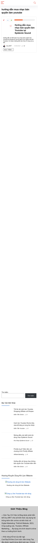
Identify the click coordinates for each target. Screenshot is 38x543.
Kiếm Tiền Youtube (19, 428)
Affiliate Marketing (19, 454)
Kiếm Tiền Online (19, 414)
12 (24, 46)
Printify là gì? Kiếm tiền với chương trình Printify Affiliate (23, 450)
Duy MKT (9, 46)
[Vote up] (11, 20)
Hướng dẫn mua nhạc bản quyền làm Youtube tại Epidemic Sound (25, 28)
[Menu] (2, 3)
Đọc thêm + (8, 50)
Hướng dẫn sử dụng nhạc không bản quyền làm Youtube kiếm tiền (25, 462)
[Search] (34, 3)
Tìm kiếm (5, 392)
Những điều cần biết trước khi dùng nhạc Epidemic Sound (23, 436)
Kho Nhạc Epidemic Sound (21, 440)
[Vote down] (7, 20)
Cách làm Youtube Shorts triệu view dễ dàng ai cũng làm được (24, 424)
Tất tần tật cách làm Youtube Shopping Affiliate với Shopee (24, 410)
